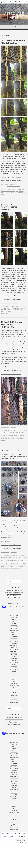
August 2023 (14, 628)
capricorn (12, 558)
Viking (6, 568)
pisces (2, 565)
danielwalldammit (10, 606)
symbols (3, 192)
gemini (2, 562)
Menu (15, 26)
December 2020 (14, 640)
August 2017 (14, 655)
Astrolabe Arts (14, 15)
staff (23, 189)
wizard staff (4, 438)
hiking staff (7, 306)
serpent (3, 566)
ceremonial (10, 189)
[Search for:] (14, 581)
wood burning (11, 438)
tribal (23, 437)
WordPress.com (14, 702)
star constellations (6, 191)
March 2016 (14, 666)
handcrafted (8, 562)
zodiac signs (19, 438)
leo (22, 563)
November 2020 (14, 641)
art (5, 557)
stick (17, 191)
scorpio (17, 565)
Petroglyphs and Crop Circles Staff (14, 590)
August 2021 (14, 632)
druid (25, 430)
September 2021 (14, 630)
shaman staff (14, 437)
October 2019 (14, 653)
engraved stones (5, 560)
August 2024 (14, 617)
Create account (14, 695)
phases (22, 435)
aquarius (23, 555)
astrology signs (8, 430)
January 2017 (14, 660)
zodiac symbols (8, 311)
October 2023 (14, 625)
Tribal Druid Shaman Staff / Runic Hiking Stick (12, 324)
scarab (13, 565)
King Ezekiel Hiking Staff (14, 597)
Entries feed (14, 699)
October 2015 (14, 671)
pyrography (4, 437)
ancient (6, 555)
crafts (17, 558)
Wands (14, 687)
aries (2, 557)
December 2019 (14, 649)
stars (13, 191)
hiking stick (14, 306)
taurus (3, 568)
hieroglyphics (21, 562)
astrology (3, 189)
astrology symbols (18, 430)
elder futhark (9, 432)
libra (24, 563)
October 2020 (14, 643)
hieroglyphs (4, 563)
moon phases (12, 435)
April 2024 (14, 623)
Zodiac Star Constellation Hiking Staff (9, 207)
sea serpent (23, 565)
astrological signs (17, 187)
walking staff (16, 308)
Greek (19, 432)
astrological (7, 187)
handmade (14, 562)
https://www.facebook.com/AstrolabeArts (11, 180)
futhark (15, 432)
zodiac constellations (16, 192)
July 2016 (14, 664)
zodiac (7, 192)
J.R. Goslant (11, 563)
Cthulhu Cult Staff (20, 606)
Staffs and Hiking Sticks (13, 186)
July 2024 (14, 619)
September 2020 (14, 645)
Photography (14, 683)
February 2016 (14, 668)
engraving (13, 560)
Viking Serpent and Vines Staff (14, 594)
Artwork (9, 553)
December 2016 (14, 662)
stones (22, 566)
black (21, 557)
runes (9, 437)
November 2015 (14, 669)
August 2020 (14, 647)
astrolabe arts (16, 557)
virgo (10, 568)
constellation (17, 189)
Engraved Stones (10, 451)
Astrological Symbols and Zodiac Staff (14, 592)
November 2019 (14, 651)
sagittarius (8, 565)
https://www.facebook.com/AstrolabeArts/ (11, 299)
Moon (7, 435)
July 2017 (14, 656)
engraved (22, 558)
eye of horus (19, 560)
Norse (18, 435)
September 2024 (14, 615)
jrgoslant (13, 184)
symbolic (21, 191)
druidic (3, 432)
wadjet (14, 568)
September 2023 (14, 627)
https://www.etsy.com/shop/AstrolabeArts (11, 177)
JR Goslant (17, 563)
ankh (19, 555)
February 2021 (14, 636)
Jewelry (14, 681)
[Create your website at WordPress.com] (14, 2)
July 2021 (14, 634)
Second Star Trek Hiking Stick (14, 596)
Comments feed (14, 701)
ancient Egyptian (12, 555)
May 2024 (14, 621)
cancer (7, 558)
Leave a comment (5, 196)
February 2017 (14, 658)
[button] (7, 220)
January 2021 (14, 638)
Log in (14, 697)
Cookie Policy (8, 837)
